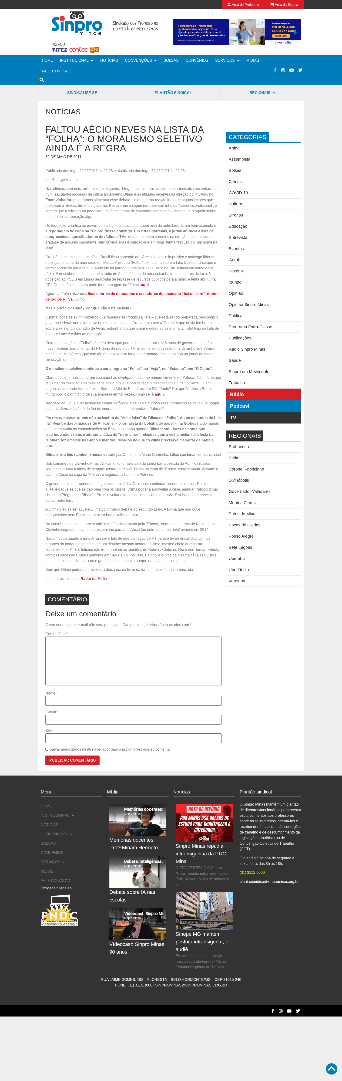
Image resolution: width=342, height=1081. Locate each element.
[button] (179, 32)
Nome (51, 693)
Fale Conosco (56, 71)
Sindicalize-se (82, 93)
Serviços (225, 60)
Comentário (56, 634)
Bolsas (171, 60)
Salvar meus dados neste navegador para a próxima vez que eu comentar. (110, 749)
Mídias (252, 60)
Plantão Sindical (173, 93)
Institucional (74, 60)
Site (48, 731)
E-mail (51, 712)
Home (47, 60)
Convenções (138, 60)
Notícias (109, 60)
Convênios (197, 60)
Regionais (259, 93)
